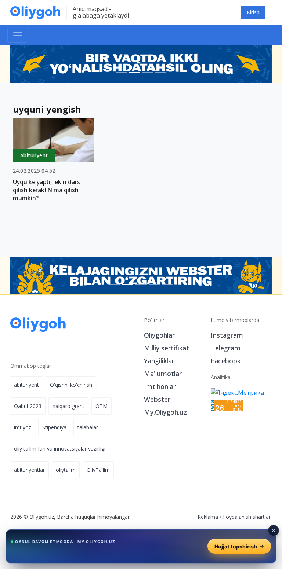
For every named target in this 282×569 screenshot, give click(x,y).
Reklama (208, 516)
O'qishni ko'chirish (71, 384)
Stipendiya (54, 427)
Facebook (226, 360)
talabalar (87, 427)
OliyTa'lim (98, 469)
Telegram (226, 348)
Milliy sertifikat (166, 348)
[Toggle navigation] (17, 35)
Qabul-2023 (27, 406)
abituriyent (26, 384)
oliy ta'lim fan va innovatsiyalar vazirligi (59, 448)
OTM (101, 406)
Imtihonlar (160, 386)
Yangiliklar (159, 360)
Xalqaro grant (68, 406)
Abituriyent (34, 155)
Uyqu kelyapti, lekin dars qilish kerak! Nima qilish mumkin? (46, 190)
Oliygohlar (159, 335)
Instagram (227, 335)
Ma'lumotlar (163, 373)
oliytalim (66, 469)
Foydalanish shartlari (247, 516)
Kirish (253, 12)
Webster (157, 399)
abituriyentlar (29, 469)
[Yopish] (273, 530)
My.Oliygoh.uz (165, 412)
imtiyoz (22, 427)
